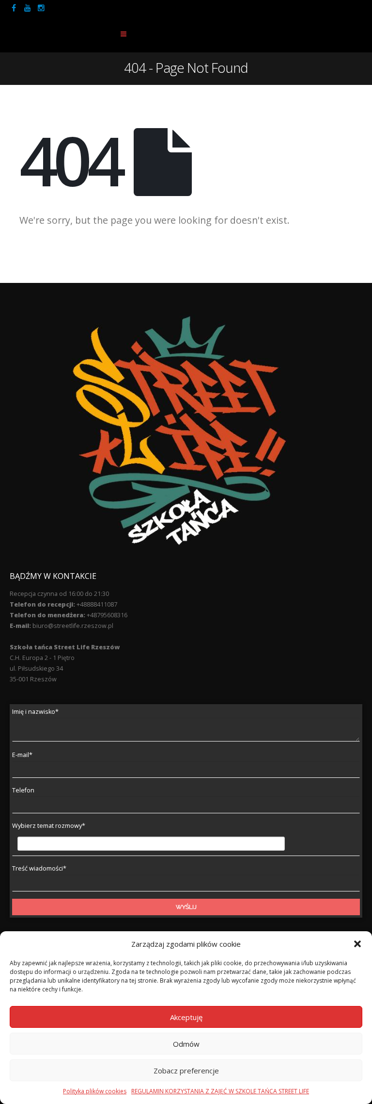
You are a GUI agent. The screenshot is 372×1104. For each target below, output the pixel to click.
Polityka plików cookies (94, 1091)
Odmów (186, 1044)
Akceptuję (186, 1017)
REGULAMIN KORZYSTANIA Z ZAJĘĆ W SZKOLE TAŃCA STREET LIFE (220, 1091)
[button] (357, 944)
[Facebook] (14, 8)
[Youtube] (27, 8)
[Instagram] (41, 8)
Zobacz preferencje (186, 1070)
